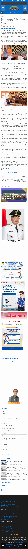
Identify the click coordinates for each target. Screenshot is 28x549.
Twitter (2, 488)
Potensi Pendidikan (6, 435)
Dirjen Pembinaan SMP (6, 527)
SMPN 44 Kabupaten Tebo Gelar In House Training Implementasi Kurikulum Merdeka (13, 196)
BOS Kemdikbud (5, 502)
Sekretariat (4, 444)
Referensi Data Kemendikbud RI (8, 504)
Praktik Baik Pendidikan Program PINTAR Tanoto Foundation (13, 439)
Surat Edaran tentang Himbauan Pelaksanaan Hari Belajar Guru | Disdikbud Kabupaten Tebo (16, 469)
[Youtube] (2, 3)
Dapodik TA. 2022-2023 (7, 426)
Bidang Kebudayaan (6, 416)
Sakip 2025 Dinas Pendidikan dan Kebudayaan (14, 462)
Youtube (3, 485)
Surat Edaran (5, 452)
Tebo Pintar (3, 492)
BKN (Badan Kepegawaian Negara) (9, 506)
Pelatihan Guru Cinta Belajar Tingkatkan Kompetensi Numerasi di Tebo (16, 480)
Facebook (3, 486)
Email (13, 28)
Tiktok (2, 489)
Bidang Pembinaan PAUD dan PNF (10, 418)
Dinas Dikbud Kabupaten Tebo (12, 544)
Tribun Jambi (7, 168)
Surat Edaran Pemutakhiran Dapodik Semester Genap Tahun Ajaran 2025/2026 (15, 13)
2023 (3, 411)
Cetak (8, 28)
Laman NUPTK (4, 519)
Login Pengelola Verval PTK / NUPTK (10, 516)
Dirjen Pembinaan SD (6, 526)
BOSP (3, 413)
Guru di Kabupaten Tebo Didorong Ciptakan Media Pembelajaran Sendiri (13, 21)
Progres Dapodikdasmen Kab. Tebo (9, 513)
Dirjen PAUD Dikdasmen (6, 524)
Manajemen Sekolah (13, 172)
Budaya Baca (5, 423)
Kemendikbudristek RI (6, 500)
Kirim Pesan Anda (18, 542)
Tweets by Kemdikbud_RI (7, 362)
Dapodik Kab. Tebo (5, 512)
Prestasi (4, 442)
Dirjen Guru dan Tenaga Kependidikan (10, 531)
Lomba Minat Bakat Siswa (8, 428)
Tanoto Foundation (22, 172)
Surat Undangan (6, 454)
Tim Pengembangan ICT (14, 546)
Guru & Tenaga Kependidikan (8, 501)
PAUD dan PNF (5, 433)
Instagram (3, 490)
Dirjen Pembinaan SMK (6, 530)
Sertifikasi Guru (5, 447)
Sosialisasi (4, 449)
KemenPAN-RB (4, 505)
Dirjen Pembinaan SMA (6, 529)
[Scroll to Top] (25, 545)
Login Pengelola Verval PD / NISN (9, 515)
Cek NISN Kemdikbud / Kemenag (9, 517)
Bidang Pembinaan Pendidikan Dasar (11, 421)
